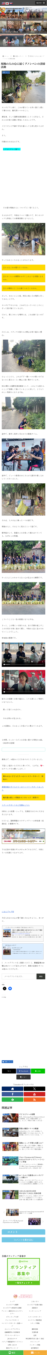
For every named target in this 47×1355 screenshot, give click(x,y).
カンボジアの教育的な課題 (12, 1308)
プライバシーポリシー (12, 1335)
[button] (23, 1077)
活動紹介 (35, 1308)
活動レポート (8, 1062)
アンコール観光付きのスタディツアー (12, 1312)
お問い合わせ (12, 1345)
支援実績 (35, 1332)
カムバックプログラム (12, 1329)
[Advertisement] (23, 178)
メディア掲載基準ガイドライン (12, 1342)
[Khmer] (11, 3)
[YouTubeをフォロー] (34, 1094)
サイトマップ (34, 1342)
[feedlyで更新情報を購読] (12, 1099)
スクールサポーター (35, 1317)
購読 (41, 976)
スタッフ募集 (34, 1323)
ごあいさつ (35, 1301)
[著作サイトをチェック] (12, 1089)
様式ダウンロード (12, 1348)
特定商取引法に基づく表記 (35, 1338)
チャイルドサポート (12, 1320)
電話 (13, 1352)
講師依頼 (35, 1329)
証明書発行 (35, 1348)
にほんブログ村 (8, 911)
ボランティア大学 (12, 1317)
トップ (12, 1301)
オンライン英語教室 (35, 1320)
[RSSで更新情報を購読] (34, 1099)
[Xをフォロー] (34, 1089)
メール (37, 1352)
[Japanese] (7, 3)
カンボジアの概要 (12, 1305)
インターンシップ (35, 1311)
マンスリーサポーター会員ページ (12, 1324)
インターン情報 (35, 1345)
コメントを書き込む (23, 1240)
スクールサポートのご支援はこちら (16, 805)
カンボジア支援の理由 (35, 1305)
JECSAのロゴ (12, 1338)
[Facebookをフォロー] (12, 1094)
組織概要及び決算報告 (12, 1332)
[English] (3, 3)
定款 (34, 1335)
